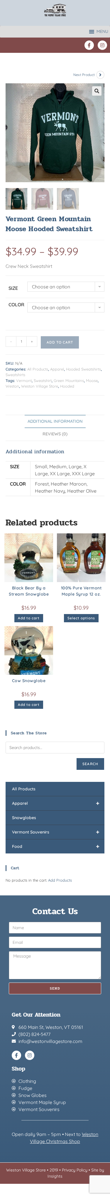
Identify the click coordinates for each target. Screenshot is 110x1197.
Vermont (24, 380)
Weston (12, 386)
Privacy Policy (74, 1170)
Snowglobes (24, 817)
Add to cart (60, 342)
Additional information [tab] (55, 421)
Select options (81, 618)
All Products (37, 369)
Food (55, 846)
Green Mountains (69, 380)
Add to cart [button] (29, 618)
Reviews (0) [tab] (55, 434)
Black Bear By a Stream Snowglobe (29, 591)
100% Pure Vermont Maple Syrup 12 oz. (81, 591)
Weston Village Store (39, 386)
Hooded (67, 386)
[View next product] (100, 75)
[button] (96, 91)
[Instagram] (102, 45)
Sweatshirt (43, 380)
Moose (92, 380)
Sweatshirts (15, 374)
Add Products (60, 880)
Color (16, 304)
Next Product (84, 74)
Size (13, 288)
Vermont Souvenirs (55, 832)
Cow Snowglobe (29, 680)
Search (90, 764)
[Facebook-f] (89, 45)
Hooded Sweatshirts (83, 369)
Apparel (57, 369)
